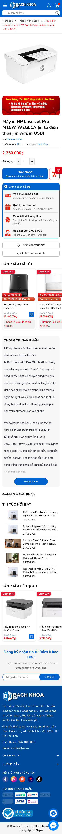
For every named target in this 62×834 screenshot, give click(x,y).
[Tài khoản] (49, 5)
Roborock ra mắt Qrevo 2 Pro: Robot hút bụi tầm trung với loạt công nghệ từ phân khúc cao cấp (40, 574)
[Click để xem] (31, 64)
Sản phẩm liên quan (19, 586)
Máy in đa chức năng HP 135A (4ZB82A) (17, 628)
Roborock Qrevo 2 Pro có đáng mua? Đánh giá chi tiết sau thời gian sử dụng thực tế (39, 530)
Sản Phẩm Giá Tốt (17, 264)
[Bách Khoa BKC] (23, 5)
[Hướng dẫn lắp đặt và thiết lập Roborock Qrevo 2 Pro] (12, 558)
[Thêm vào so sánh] (31, 293)
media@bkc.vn (20, 748)
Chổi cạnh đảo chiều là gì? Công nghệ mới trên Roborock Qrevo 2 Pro (40, 515)
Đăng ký (49, 677)
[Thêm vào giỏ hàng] (31, 636)
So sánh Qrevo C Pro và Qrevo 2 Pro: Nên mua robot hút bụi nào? (39, 544)
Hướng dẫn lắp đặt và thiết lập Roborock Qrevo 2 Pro (39, 556)
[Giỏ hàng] (57, 5)
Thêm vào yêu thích (33, 245)
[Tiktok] (39, 779)
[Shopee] (22, 779)
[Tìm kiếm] (57, 12)
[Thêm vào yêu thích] (31, 285)
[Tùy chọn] (31, 314)
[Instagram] (14, 779)
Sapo (39, 830)
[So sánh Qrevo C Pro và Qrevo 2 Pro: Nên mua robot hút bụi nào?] (12, 543)
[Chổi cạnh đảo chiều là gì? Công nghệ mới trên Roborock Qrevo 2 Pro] (12, 515)
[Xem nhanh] (31, 278)
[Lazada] (31, 779)
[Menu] (5, 5)
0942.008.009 (33, 231)
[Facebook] (5, 779)
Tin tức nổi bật (16, 504)
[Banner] (31, 105)
